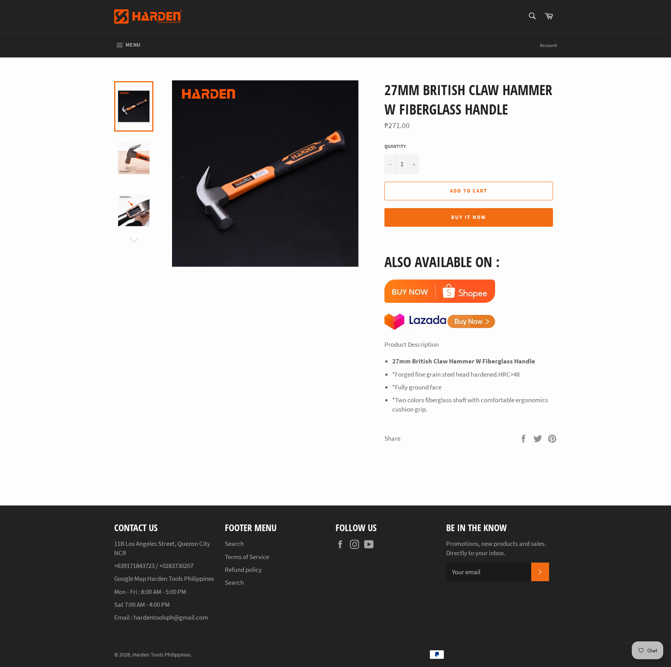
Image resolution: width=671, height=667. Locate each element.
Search (234, 543)
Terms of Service (247, 556)
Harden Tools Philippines (161, 654)
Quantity (395, 146)
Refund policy (243, 569)
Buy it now (468, 217)
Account (548, 45)
